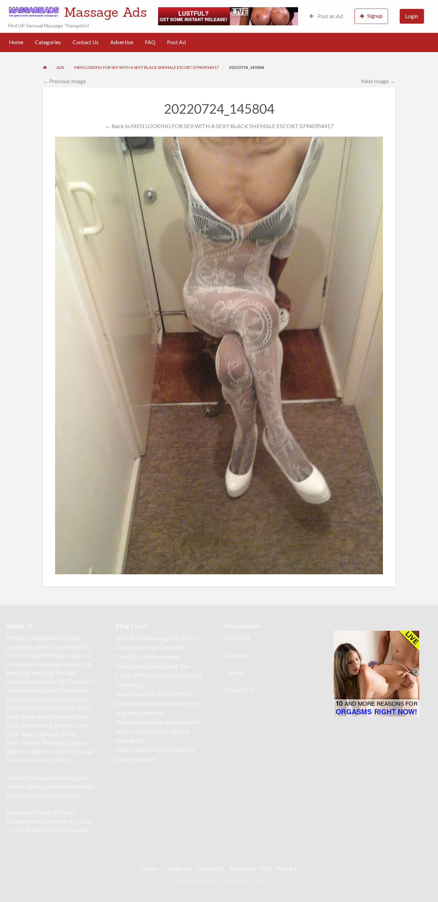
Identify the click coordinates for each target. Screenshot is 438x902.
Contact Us (86, 42)
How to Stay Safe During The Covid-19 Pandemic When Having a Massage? (158, 675)
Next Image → (378, 81)
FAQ (150, 42)
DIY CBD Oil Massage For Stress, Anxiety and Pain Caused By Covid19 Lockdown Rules (157, 647)
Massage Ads (105, 12)
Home (16, 42)
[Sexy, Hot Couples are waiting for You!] (376, 672)
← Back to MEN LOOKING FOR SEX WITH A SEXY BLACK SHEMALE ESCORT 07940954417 (219, 126)
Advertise (121, 42)
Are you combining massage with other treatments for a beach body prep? (157, 731)
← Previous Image (64, 81)
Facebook (236, 655)
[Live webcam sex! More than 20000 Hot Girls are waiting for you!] (228, 15)
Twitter (234, 672)
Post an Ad (330, 16)
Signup (375, 16)
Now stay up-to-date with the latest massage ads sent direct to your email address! (157, 703)
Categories (48, 42)
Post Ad (176, 42)
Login (411, 16)
